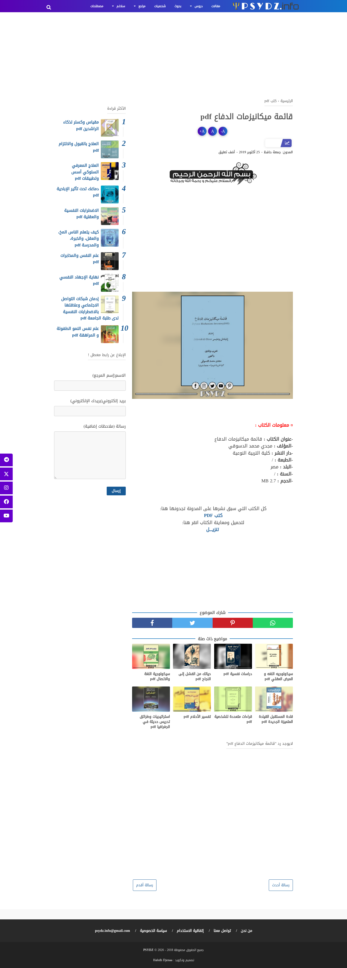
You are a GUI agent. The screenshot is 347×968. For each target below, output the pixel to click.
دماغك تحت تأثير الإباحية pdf (78, 192)
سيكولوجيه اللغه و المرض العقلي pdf (278, 676)
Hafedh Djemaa (162, 960)
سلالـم (121, 6)
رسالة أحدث (281, 885)
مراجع (142, 6)
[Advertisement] (173, 53)
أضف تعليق (226, 152)
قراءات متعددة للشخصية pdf (233, 719)
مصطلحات (96, 6)
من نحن (246, 930)
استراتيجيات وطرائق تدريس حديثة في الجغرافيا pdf (155, 721)
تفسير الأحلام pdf (197, 716)
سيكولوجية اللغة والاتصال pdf (157, 676)
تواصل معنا (222, 930)
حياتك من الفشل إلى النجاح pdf (195, 676)
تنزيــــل (212, 529)
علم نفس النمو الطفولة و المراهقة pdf (78, 332)
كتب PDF (212, 515)
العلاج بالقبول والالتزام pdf (79, 147)
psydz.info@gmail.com (112, 930)
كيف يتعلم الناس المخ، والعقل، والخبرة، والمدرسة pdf (78, 238)
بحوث (178, 6)
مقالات (215, 6)
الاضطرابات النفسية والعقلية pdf (81, 213)
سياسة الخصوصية (153, 930)
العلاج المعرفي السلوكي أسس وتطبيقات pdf (85, 171)
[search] (48, 7)
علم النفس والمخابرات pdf (79, 258)
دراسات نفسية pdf (238, 674)
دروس (199, 6)
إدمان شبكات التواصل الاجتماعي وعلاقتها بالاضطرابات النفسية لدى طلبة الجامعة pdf (90, 308)
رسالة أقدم (144, 885)
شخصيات (160, 6)
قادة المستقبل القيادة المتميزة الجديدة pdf (276, 719)
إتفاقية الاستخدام (190, 930)
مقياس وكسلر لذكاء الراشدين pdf (81, 125)
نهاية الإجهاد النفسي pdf (79, 280)
